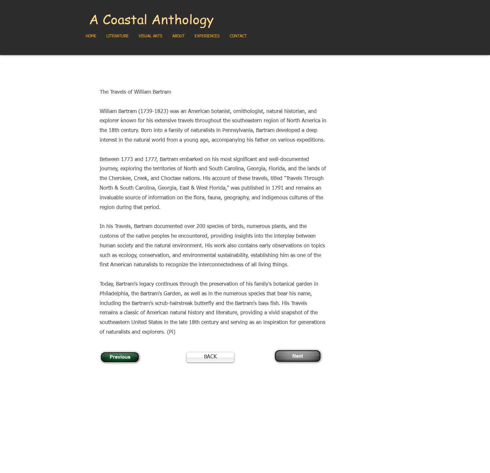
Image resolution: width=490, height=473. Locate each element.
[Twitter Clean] (393, 392)
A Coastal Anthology (151, 19)
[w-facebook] (383, 392)
